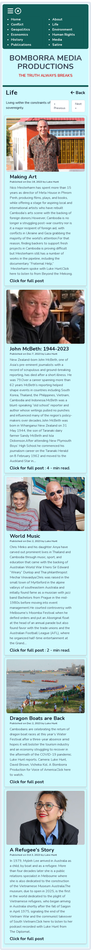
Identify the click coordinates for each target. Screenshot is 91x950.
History (17, 39)
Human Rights (63, 34)
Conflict (17, 24)
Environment (62, 29)
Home (16, 19)
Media (57, 39)
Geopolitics (20, 29)
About (57, 19)
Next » (78, 106)
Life (55, 24)
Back (79, 93)
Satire (57, 44)
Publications (21, 44)
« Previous (59, 106)
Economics (19, 34)
